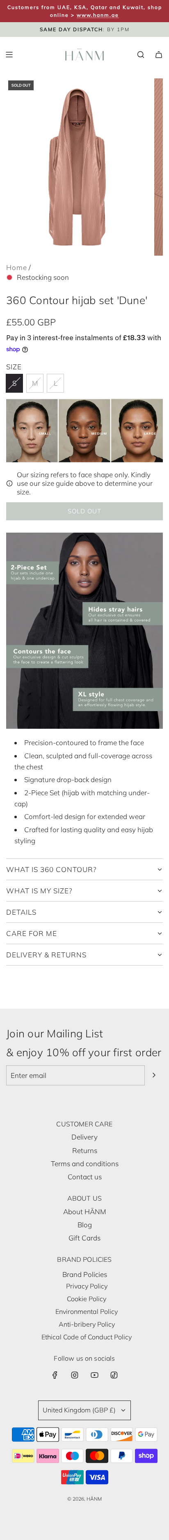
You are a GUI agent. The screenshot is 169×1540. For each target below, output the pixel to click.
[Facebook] (55, 1375)
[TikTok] (114, 1375)
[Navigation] (9, 55)
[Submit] (154, 1075)
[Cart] (159, 55)
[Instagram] (75, 1375)
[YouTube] (94, 1375)
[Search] (141, 55)
